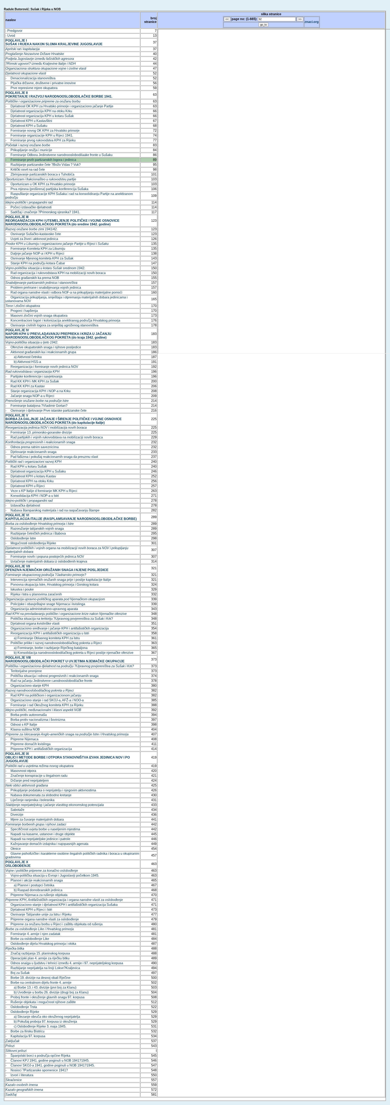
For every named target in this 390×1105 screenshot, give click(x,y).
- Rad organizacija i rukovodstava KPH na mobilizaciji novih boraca (55, 273)
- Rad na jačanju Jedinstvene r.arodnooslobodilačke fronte (48, 680)
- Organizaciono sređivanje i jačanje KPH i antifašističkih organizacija (57, 628)
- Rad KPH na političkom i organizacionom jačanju (43, 695)
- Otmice (13, 848)
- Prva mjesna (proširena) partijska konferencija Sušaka (46, 189)
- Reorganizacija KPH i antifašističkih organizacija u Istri (47, 633)
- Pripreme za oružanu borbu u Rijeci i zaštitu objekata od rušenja (54, 924)
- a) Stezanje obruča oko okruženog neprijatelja (42, 1016)
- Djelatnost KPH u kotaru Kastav (30, 476)
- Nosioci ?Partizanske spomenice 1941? (36, 1070)
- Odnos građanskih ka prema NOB (32, 278)
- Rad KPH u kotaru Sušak (26, 466)
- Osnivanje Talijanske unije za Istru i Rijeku (38, 914)
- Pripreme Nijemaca (21, 739)
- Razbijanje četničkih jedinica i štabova (35, 533)
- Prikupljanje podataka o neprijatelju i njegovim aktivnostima (50, 790)
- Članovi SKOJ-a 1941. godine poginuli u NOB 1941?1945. (50, 1065)
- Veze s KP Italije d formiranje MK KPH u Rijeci (41, 491)
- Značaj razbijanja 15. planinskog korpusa (37, 953)
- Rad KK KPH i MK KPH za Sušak (32, 381)
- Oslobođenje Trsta (21, 1007)
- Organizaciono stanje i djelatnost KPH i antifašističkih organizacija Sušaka (61, 904)
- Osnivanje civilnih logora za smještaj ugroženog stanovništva (51, 325)
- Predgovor (13, 30)
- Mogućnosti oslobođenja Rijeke (30, 543)
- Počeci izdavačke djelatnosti (28, 207)
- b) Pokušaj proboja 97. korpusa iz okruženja (41, 1021)
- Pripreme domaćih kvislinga (28, 744)
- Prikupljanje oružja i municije (28, 150)
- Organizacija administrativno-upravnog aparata (41, 609)
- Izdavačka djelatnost (22, 505)
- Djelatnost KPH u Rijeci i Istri (28, 909)
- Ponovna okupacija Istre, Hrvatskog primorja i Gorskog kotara (52, 584)
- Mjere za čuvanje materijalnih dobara (34, 819)
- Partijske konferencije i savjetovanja (33, 376)
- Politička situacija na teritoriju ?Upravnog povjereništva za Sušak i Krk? (59, 618)
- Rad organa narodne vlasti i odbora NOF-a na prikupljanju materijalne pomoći (63, 292)
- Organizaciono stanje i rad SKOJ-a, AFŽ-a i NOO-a (44, 700)
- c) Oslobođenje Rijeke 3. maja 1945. (35, 1026)
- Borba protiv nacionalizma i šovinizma (35, 719)
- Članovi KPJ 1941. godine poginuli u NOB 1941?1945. (47, 1060)
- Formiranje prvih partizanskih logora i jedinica (40, 159)
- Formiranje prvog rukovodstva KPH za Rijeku (40, 140)
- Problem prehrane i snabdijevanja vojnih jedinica (43, 287)
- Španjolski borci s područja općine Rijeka (37, 1055)
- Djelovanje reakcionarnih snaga (30, 452)
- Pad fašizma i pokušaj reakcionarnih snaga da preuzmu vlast (51, 456)
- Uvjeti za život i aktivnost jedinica (31, 239)
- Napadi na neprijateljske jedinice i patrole (37, 839)
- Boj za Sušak (17, 973)
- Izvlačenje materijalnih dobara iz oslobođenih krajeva (46, 561)
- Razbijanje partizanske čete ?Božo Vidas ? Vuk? (43, 164)
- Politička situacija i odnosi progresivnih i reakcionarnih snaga (52, 676)
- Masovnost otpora (20, 771)
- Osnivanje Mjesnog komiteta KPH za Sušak (39, 258)
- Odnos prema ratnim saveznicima (32, 447)
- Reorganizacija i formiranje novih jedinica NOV (41, 366)
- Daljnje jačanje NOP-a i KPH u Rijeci (34, 253)
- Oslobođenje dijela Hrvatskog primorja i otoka (40, 943)
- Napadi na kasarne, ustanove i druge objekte (40, 834)
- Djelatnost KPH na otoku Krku (29, 481)
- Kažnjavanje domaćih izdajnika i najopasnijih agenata (46, 844)
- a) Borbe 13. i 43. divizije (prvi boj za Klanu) (40, 987)
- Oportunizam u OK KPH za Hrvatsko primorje (40, 184)
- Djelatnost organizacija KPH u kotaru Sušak (39, 116)
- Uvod (10, 35)
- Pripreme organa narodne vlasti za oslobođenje (42, 919)
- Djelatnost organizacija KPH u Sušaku (35, 471)
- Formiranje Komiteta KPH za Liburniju (35, 248)
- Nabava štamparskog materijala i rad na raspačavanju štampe (52, 510)
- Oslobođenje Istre (20, 538)
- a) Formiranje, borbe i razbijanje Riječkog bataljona (46, 648)
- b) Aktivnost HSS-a (23, 362)
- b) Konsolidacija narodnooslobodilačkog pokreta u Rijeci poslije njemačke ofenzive (69, 652)
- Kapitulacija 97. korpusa (25, 1036)
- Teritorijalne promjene (23, 671)
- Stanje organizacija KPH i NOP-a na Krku (37, 391)
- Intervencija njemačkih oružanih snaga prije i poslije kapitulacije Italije (58, 579)
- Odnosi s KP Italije (21, 724)
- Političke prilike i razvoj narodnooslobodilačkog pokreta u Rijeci (53, 643)
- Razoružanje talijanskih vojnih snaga (34, 528)
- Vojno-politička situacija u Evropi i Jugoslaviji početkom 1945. (52, 875)
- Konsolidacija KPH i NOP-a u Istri (32, 495)
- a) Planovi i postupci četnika (29, 885)
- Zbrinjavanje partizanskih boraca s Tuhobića (39, 174)
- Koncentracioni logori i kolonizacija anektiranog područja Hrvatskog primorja (62, 320)
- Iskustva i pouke (19, 589)
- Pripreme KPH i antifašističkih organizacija (38, 749)
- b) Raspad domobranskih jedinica (33, 890)
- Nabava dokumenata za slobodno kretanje (38, 795)
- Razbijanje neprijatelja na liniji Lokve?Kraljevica (42, 968)
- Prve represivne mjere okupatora (31, 88)
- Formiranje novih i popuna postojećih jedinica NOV (44, 556)
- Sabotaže (14, 809)
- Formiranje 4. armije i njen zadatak (32, 934)
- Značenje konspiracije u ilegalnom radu (36, 775)
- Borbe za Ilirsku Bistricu (24, 1031)
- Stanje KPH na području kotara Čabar (35, 263)
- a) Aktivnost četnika (23, 357)
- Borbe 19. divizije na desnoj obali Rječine (37, 977)
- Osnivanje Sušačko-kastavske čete (33, 234)
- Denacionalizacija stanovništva (30, 78)
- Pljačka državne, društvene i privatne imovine (40, 83)
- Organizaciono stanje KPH (27, 685)
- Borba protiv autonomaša (26, 715)
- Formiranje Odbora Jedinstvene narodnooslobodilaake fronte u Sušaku (59, 155)
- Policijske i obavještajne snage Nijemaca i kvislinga (45, 604)
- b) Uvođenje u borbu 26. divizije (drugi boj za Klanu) (47, 992)
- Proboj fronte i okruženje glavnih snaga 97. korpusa (44, 997)
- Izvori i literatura (19, 1075)
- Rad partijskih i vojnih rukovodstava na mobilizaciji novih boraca (54, 437)
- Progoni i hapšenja (21, 310)
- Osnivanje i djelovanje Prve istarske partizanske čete (46, 410)
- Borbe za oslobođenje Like (27, 938)
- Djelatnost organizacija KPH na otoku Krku (38, 111)
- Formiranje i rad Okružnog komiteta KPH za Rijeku (44, 705)
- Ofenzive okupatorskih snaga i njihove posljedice (43, 347)
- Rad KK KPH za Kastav (25, 386)
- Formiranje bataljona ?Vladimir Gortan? (36, 405)
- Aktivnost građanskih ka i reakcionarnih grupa (40, 352)
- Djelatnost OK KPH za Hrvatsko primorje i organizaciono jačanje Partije (59, 106)
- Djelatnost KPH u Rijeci (25, 486)
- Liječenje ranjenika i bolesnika (29, 800)
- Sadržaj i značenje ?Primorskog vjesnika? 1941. (42, 212)
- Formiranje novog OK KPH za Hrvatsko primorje (42, 130)
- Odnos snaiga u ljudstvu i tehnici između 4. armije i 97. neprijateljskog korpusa (64, 963)
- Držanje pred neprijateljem (27, 780)
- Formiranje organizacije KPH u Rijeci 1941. (39, 135)
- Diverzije (14, 814)
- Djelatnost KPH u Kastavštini (28, 121)
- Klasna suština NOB (22, 729)
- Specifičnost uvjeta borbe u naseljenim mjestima (42, 829)
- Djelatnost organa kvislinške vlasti (32, 623)
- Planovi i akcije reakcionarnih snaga (34, 880)
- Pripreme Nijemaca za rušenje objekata (36, 895)
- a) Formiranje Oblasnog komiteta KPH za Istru (42, 638)
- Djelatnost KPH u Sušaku (26, 125)
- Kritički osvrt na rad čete (25, 169)
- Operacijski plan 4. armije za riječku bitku (37, 958)
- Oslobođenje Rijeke (22, 1012)
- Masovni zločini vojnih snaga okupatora (36, 315)
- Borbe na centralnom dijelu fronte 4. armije (38, 982)
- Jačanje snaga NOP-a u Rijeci (29, 396)
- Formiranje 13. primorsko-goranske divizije (38, 432)
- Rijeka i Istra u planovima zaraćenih (33, 594)
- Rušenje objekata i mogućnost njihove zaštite (40, 1002)
